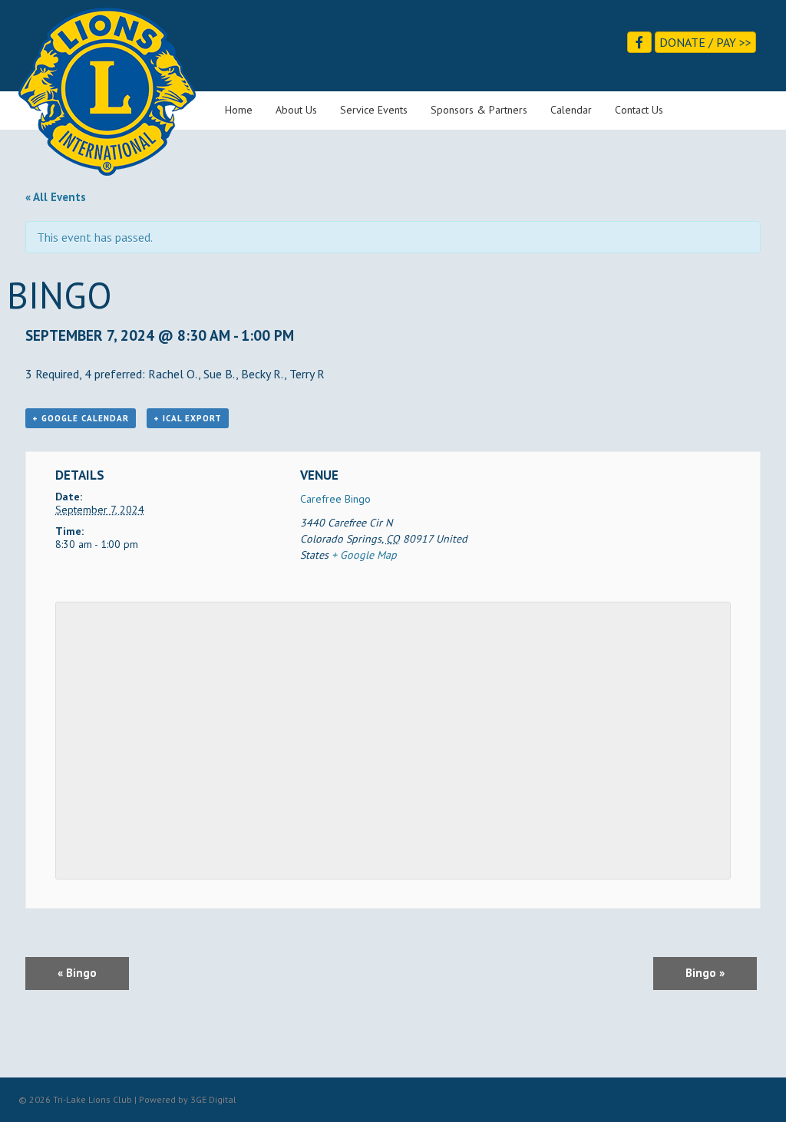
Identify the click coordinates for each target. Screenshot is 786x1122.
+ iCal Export (188, 418)
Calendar (571, 110)
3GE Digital (213, 1099)
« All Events (55, 197)
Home (239, 110)
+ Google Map (364, 555)
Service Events (374, 110)
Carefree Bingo (335, 499)
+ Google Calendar (80, 418)
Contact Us (639, 110)
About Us (296, 110)
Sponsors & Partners (479, 110)
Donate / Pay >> (705, 42)
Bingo (77, 972)
